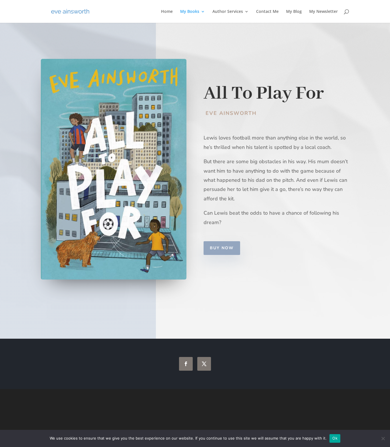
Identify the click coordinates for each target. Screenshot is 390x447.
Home (167, 11)
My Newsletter (323, 11)
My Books (189, 11)
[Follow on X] (204, 364)
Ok (334, 438)
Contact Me (267, 11)
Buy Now (222, 248)
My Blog (294, 11)
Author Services (227, 11)
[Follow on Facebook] (186, 364)
